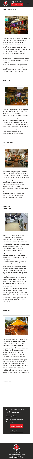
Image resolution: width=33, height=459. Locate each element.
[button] (16, 426)
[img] (5, 3)
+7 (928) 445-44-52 (15, 412)
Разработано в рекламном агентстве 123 (16, 457)
